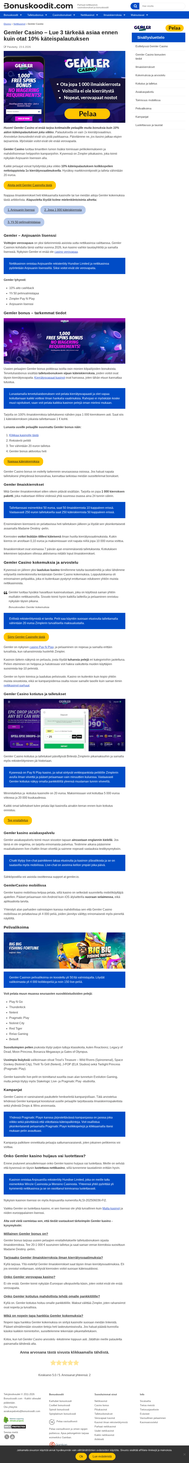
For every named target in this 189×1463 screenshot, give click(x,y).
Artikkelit (99, 1439)
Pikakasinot (100, 1409)
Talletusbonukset (103, 1413)
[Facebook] (12, 1438)
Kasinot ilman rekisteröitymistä (111, 1422)
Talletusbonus (35, 14)
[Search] (134, 6)
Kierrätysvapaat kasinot (49, 377)
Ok (81, 1456)
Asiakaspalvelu (144, 91)
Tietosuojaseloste (149, 1409)
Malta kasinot (111, 1208)
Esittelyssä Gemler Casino (151, 46)
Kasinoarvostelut (149, 1422)
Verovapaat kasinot (104, 1418)
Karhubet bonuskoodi (60, 1401)
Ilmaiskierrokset (145, 66)
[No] (184, 1454)
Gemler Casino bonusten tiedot (150, 56)
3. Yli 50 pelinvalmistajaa (24, 222)
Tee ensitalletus (18, 820)
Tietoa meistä (147, 1405)
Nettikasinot (87, 14)
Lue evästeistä (102, 1456)
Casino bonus (101, 1405)
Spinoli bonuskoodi (59, 1409)
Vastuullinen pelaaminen (153, 1418)
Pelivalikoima (143, 108)
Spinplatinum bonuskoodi (62, 1413)
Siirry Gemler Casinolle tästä (26, 636)
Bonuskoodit (11, 14)
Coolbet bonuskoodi (59, 1405)
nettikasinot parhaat (16, 685)
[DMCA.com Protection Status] (15, 1428)
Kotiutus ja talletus (146, 83)
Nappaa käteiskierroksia (23, 461)
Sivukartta (145, 1401)
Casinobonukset (62, 14)
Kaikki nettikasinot (104, 1435)
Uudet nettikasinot (104, 1430)
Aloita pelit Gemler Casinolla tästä (30, 185)
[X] (6, 1438)
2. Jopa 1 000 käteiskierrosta (63, 209)
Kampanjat (141, 116)
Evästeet (145, 1413)
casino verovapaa (66, 251)
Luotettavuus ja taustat (149, 125)
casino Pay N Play (42, 647)
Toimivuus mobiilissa (147, 100)
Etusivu (7, 24)
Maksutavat (137, 14)
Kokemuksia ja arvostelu (150, 75)
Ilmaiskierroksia (113, 14)
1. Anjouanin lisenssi (21, 209)
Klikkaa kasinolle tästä (24, 435)
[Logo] (38, 5)
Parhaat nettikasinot (105, 1426)
